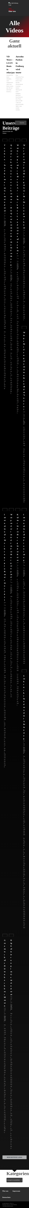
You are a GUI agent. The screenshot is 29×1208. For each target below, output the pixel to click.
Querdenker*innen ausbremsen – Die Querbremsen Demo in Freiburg (11, 205)
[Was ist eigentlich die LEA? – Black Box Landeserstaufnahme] (18, 140)
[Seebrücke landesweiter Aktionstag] (24, 671)
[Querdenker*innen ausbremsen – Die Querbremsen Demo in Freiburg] (11, 140)
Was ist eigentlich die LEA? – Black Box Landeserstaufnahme (18, 199)
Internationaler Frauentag (24, 537)
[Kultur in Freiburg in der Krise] (18, 509)
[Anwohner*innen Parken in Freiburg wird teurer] (19, 52)
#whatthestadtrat (5, 224)
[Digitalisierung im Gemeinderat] (11, 935)
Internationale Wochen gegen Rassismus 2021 (5, 557)
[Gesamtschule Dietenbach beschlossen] (5, 935)
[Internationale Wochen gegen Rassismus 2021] (5, 509)
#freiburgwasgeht (11, 278)
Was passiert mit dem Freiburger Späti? (11, 546)
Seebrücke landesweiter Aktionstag (24, 707)
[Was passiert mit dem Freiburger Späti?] (11, 509)
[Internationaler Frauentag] (24, 509)
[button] (9, 13)
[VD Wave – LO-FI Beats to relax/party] (9, 52)
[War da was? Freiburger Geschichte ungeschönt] (24, 140)
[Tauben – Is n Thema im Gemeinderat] (5, 140)
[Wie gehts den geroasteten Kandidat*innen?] (24, 327)
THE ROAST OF (24, 421)
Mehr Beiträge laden (14, 1157)
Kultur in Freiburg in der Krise (18, 537)
